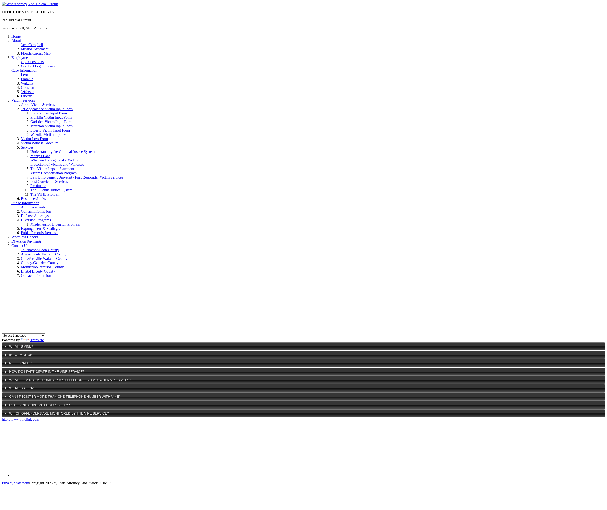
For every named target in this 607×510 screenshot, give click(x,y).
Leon (25, 75)
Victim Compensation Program (53, 173)
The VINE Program (45, 194)
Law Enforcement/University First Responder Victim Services (76, 177)
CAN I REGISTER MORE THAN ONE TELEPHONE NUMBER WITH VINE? (65, 396)
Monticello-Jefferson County (42, 267)
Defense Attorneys (35, 216)
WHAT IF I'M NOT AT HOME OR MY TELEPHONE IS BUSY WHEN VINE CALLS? (70, 380)
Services (27, 147)
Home (16, 36)
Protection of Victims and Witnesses (57, 164)
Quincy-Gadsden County (40, 263)
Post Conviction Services (49, 181)
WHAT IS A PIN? (21, 388)
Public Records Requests (39, 233)
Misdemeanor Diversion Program (55, 224)
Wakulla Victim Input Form (50, 134)
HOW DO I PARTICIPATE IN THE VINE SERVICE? (46, 371)
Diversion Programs (36, 220)
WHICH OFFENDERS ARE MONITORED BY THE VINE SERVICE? (59, 413)
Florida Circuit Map (36, 53)
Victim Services (23, 100)
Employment (21, 58)
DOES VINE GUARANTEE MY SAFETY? (39, 405)
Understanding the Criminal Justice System (62, 152)
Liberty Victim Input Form (50, 130)
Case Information (24, 70)
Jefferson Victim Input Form (51, 126)
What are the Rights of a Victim (54, 160)
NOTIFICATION (21, 363)
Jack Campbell (32, 45)
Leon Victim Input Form (48, 113)
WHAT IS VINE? (21, 346)
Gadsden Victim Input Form (51, 122)
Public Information (25, 203)
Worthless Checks (24, 237)
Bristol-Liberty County (38, 271)
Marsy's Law (40, 156)
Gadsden (27, 87)
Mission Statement (34, 49)
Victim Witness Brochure (39, 143)
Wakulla (27, 83)
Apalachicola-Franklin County (43, 254)
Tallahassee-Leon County (40, 250)
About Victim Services (38, 105)
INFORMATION (20, 355)
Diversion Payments (26, 241)
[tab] (303, 346)
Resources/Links (33, 199)
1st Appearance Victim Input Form (47, 109)
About (16, 40)
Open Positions (32, 62)
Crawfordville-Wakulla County (44, 258)
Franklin (27, 79)
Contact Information (36, 211)
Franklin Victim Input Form (51, 117)
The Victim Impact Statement (52, 169)
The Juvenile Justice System (51, 190)
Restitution (38, 186)
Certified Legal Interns (38, 66)
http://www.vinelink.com (20, 419)
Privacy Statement (15, 483)
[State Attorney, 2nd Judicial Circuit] (30, 4)
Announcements (33, 207)
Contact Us (19, 246)
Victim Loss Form (34, 139)
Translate (37, 340)
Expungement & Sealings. (40, 229)
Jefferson (27, 92)
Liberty (26, 96)
